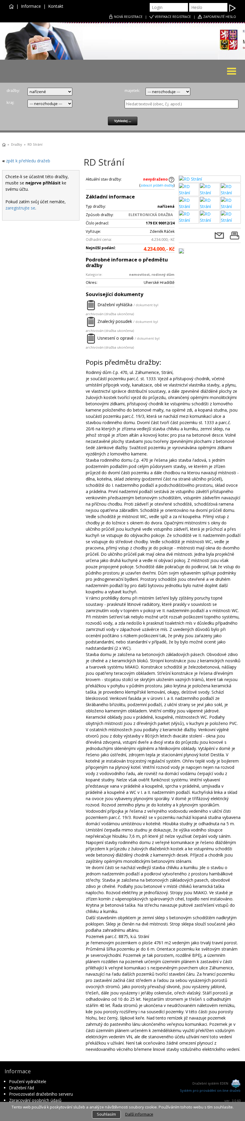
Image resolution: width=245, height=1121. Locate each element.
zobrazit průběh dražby (157, 185)
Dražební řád (21, 1088)
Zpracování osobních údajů (35, 1100)
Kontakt (55, 6)
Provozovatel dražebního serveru (41, 1094)
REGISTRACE (128, 17)
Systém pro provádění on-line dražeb (210, 1090)
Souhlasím (106, 1114)
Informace (31, 6)
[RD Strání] (210, 178)
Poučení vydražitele (27, 1081)
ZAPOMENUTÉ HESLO (219, 17)
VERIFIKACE (173, 17)
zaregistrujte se (20, 208)
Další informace (139, 1114)
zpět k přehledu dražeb (28, 161)
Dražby (16, 144)
